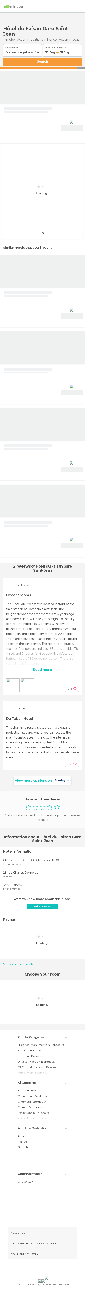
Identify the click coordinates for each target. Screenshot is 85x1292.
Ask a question (42, 906)
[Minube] (13, 6)
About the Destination (32, 1128)
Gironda (23, 1147)
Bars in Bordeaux (29, 1090)
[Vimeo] (47, 1269)
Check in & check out (55, 47)
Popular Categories (31, 1037)
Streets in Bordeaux (31, 1056)
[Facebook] (36, 1269)
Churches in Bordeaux (32, 1096)
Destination (12, 47)
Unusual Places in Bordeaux (36, 1061)
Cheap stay (25, 1181)
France (22, 1141)
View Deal (72, 128)
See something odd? (18, 964)
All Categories (27, 1083)
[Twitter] (41, 1269)
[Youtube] (52, 1269)
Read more (42, 670)
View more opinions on (33, 780)
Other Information (30, 1174)
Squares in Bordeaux (32, 1050)
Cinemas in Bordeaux (32, 1101)
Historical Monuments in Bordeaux (41, 1045)
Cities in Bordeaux (30, 1107)
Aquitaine (24, 1136)
